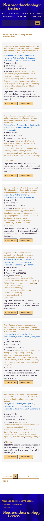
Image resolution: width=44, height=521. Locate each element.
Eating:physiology (10, 352)
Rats (5, 364)
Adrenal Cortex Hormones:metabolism (15, 423)
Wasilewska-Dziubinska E (14, 55)
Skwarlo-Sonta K (15, 404)
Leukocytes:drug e (32, 437)
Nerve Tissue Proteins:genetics (20, 358)
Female (33, 74)
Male (29, 357)
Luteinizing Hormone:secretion (16, 218)
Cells (24, 71)
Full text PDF (27, 103)
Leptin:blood (21, 357)
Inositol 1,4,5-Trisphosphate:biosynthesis (21, 82)
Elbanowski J (19, 265)
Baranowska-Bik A (24, 334)
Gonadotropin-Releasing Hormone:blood (21, 149)
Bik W (29, 127)
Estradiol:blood (16, 143)
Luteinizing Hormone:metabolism (13, 293)
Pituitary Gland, (28, 86)
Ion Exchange (23, 74)
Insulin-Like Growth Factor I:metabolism (19, 155)
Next (5, 480)
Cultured (30, 71)
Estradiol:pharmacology (13, 211)
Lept (38, 155)
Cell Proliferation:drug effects (15, 428)
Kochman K (29, 265)
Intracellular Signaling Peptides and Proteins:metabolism (21, 214)
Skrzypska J (32, 58)
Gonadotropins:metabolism (14, 290)
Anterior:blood (32, 362)
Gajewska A (29, 55)
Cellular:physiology (11, 434)
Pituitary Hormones (18, 362)
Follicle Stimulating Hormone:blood (19, 144)
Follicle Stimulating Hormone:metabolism (20, 283)
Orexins (29, 220)
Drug (37, 280)
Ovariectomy (9, 223)
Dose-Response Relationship (22, 280)
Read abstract (11, 103)
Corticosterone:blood (30, 350)
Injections (7, 355)
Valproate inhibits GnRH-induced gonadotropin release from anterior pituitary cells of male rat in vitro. (18, 255)
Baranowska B (9, 130)
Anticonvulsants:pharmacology (16, 278)
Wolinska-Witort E (20, 58)
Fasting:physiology (25, 352)
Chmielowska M (28, 60)
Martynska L (9, 60)
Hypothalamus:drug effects (27, 153)
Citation (9, 88)
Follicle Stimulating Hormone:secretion (20, 212)
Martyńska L (9, 195)
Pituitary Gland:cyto (22, 223)
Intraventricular (10, 357)
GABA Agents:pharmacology (15, 76)
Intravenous (17, 355)
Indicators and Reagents (28, 434)
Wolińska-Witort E (22, 195)
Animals (18, 71)
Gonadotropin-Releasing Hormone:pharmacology (21, 79)
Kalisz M (18, 60)
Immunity (25, 432)
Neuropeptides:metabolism (14, 220)
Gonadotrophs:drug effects (14, 78)
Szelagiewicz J (28, 404)
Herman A (8, 58)
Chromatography (10, 74)
